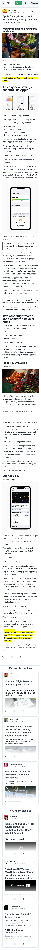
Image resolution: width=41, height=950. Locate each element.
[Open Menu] (3, 3)
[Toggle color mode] (25, 3)
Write (18, 3)
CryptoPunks (26, 894)
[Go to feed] (37, 11)
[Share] (32, 11)
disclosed (15, 936)
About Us (34, 3)
